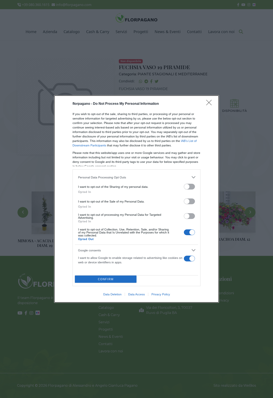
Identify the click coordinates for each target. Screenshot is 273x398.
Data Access (136, 294)
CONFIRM (106, 279)
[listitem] (136, 177)
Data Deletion (112, 294)
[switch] (189, 187)
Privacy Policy (160, 294)
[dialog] (136, 199)
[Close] (210, 104)
